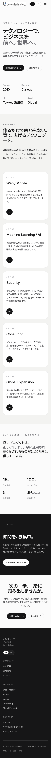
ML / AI (6, 694)
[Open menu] (45, 4)
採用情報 (7, 671)
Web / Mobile (9, 690)
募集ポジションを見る (14, 562)
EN (38, 4)
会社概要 (34, 616)
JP (32, 4)
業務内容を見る (12, 68)
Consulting (8, 703)
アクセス (6, 675)
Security (7, 699)
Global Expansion (11, 708)
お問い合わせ (33, 68)
